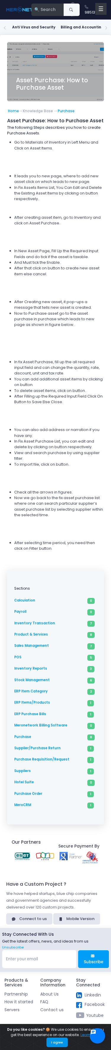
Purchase (66, 110)
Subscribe (93, 962)
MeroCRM (22, 805)
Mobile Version (79, 919)
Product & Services (31, 634)
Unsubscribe (13, 947)
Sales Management (31, 645)
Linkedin (93, 995)
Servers (12, 1010)
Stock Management (32, 680)
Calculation (24, 600)
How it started (18, 1002)
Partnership (16, 994)
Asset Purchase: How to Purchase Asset (52, 84)
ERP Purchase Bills (30, 714)
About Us (49, 994)
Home (13, 110)
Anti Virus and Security (33, 27)
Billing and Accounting (82, 27)
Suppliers (22, 770)
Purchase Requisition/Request (41, 759)
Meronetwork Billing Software (40, 725)
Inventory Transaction (34, 623)
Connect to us (32, 919)
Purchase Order (28, 793)
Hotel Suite (24, 782)
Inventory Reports (30, 668)
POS (17, 657)
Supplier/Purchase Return (37, 748)
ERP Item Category (31, 691)
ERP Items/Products (32, 702)
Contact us (52, 1010)
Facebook (95, 1004)
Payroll (20, 611)
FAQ (44, 1002)
